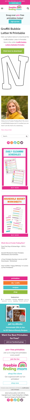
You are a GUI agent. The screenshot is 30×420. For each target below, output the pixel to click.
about (6, 393)
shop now (15, 383)
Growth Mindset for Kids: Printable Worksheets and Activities (12, 253)
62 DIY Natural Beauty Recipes (15, 330)
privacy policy (13, 393)
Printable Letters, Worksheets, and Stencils (11, 388)
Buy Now (15, 188)
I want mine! (15, 3)
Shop (15, 292)
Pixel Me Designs (20, 397)
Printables (15, 278)
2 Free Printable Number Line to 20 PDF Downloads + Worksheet (14, 260)
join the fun (14, 359)
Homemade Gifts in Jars (15, 327)
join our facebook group (15, 342)
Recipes (15, 287)
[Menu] (2, 8)
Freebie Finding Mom (15, 8)
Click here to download (12, 51)
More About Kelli (6, 130)
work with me (21, 393)
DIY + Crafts (15, 283)
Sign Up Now (15, 21)
